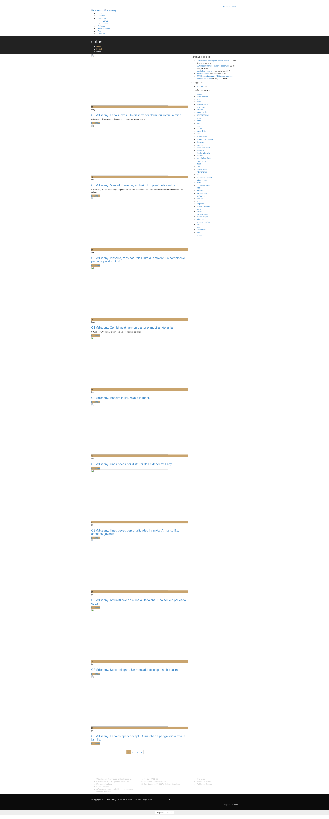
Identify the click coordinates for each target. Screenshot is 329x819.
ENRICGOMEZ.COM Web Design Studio (136, 799)
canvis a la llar (202, 112)
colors (198, 123)
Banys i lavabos (203, 73)
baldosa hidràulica (202, 97)
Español (226, 6)
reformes (200, 219)
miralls (199, 183)
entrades (200, 155)
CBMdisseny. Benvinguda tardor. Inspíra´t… (214, 60)
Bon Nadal (200, 109)
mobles (199, 187)
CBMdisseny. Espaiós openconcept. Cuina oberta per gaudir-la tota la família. (138, 737)
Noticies (200, 86)
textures (199, 235)
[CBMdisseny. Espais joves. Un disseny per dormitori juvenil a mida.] (129, 79)
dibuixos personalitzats (205, 139)
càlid (198, 134)
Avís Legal (201, 779)
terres (198, 232)
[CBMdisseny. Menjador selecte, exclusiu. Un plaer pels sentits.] (129, 149)
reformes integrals (203, 222)
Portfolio (99, 49)
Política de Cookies (204, 784)
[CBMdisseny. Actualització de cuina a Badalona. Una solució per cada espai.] (129, 564)
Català (233, 6)
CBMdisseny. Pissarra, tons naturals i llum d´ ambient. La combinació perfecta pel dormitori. (138, 259)
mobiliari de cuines (203, 185)
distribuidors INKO (203, 148)
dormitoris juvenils (203, 153)
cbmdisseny (203, 114)
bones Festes (201, 107)
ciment (199, 118)
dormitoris (200, 150)
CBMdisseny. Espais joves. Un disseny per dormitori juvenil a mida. (136, 115)
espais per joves (202, 161)
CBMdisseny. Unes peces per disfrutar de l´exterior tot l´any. (131, 464)
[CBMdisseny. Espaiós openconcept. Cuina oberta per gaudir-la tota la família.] (129, 700)
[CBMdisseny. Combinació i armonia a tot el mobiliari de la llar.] (129, 292)
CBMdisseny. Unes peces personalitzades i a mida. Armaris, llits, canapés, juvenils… (135, 532)
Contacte (101, 33)
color (199, 120)
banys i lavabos (202, 104)
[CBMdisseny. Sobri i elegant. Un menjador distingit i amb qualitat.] (129, 634)
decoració (202, 136)
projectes (200, 203)
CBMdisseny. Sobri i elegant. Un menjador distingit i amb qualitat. (135, 669)
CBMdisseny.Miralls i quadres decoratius (213, 65)
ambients (199, 94)
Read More (95, 123)
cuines (199, 128)
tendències (201, 229)
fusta (198, 166)
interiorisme (202, 171)
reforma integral (202, 216)
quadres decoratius (203, 206)
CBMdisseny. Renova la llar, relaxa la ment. (120, 397)
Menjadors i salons (204, 71)
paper (198, 201)
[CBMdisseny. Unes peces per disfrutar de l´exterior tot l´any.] (129, 428)
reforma (199, 211)
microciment (202, 179)
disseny (200, 142)
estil (199, 163)
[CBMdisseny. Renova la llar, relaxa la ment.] (129, 362)
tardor (198, 224)
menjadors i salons (204, 177)
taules (198, 227)
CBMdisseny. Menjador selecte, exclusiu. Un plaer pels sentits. (133, 185)
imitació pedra (202, 169)
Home (98, 46)
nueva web (200, 199)
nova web (201, 195)
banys (199, 101)
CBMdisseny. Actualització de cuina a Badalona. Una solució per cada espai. (138, 601)
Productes (102, 18)
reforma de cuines (202, 214)
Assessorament (104, 28)
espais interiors (204, 158)
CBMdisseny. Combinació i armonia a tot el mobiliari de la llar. (132, 327)
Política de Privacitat (205, 781)
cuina (198, 126)
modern (200, 190)
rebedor (199, 209)
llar (198, 174)
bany (198, 99)
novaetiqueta (202, 193)
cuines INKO (201, 131)
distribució (200, 145)
